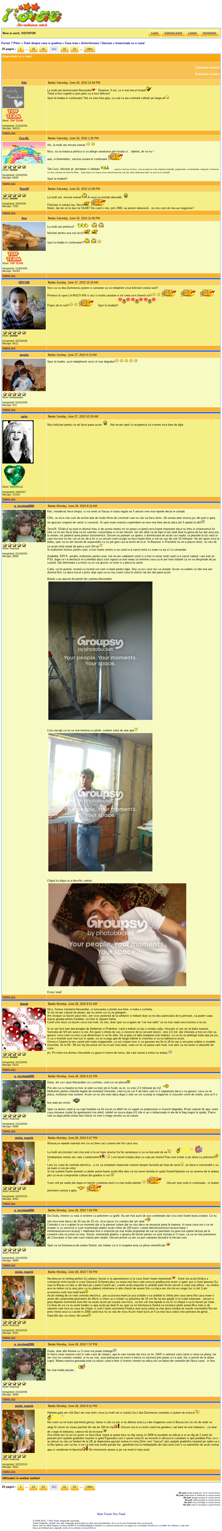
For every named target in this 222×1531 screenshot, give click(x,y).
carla (24, 416)
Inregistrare (209, 33)
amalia (24, 354)
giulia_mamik (24, 1137)
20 (43, 49)
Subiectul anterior (208, 67)
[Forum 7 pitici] (31, 26)
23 (74, 49)
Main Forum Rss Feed (111, 1514)
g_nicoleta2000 (24, 506)
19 (33, 49)
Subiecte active (173, 33)
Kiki (24, 82)
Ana (24, 218)
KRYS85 (24, 282)
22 (64, 49)
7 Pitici (50, 1521)
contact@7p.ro (88, 1528)
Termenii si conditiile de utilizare (163, 1525)
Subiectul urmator (207, 74)
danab (24, 1003)
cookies (63, 1525)
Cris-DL (24, 138)
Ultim (90, 49)
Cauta (154, 33)
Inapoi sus (8, 132)
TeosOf (24, 188)
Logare (192, 33)
